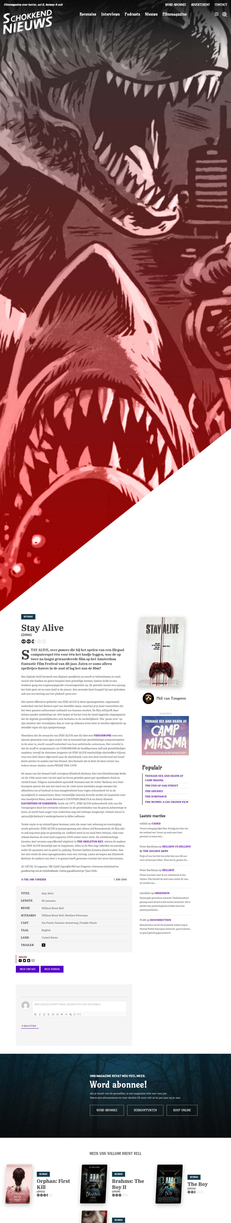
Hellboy (168, 870)
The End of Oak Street (161, 785)
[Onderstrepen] (44, 1014)
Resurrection (160, 919)
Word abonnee (175, 5)
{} (75, 1014)
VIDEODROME (102, 735)
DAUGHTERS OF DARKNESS (39, 803)
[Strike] (48, 1014)
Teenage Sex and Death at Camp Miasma (164, 778)
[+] (79, 1014)
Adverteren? (200, 5)
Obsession (162, 893)
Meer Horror (52, 969)
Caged (156, 823)
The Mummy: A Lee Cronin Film (166, 801)
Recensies (88, 14)
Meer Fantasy (28, 969)
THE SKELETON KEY (90, 841)
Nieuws (151, 14)
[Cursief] (40, 1014)
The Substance (156, 796)
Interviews (110, 14)
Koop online (182, 1110)
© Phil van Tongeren (33, 879)
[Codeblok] (66, 1014)
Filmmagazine (175, 14)
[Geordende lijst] (53, 1014)
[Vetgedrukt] (35, 1014)
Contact (221, 5)
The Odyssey (154, 791)
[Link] (70, 1014)
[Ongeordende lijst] (57, 1014)
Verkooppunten (145, 1110)
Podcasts (132, 14)
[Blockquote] (62, 1014)
